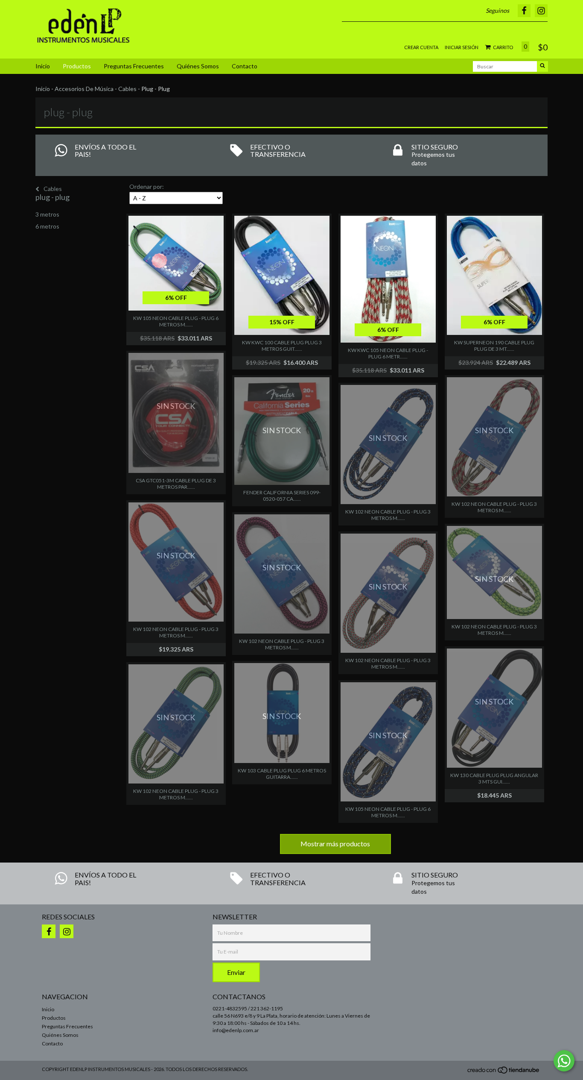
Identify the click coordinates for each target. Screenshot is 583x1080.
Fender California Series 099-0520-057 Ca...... (282, 495)
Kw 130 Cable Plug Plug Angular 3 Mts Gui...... (494, 778)
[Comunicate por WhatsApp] (564, 1060)
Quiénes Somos (198, 66)
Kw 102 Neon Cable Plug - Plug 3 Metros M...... (388, 514)
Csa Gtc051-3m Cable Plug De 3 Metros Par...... (176, 483)
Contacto (244, 66)
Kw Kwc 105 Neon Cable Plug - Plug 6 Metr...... (388, 353)
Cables (127, 88)
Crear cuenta (421, 47)
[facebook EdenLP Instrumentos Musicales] (48, 931)
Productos (77, 66)
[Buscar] (542, 66)
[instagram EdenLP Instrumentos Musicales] (66, 931)
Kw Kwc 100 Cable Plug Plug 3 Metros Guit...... (282, 345)
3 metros (47, 214)
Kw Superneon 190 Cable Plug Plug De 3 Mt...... (494, 345)
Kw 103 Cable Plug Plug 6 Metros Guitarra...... (282, 773)
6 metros (47, 226)
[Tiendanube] (503, 1072)
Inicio (42, 66)
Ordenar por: (146, 186)
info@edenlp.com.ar (236, 1030)
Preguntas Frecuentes (134, 66)
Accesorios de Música (84, 88)
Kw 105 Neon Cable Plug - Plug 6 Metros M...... (176, 321)
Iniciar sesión (461, 47)
